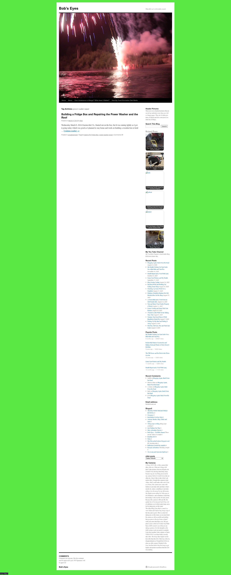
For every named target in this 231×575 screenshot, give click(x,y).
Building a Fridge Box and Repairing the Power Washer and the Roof (99, 115)
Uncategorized (72, 135)
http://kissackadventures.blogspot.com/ (159, 441)
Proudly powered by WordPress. (157, 567)
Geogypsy (150, 415)
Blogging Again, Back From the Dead (158, 263)
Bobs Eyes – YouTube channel (156, 432)
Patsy (149, 439)
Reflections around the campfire (157, 445)
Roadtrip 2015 (152, 437)
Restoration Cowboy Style (155, 417)
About (70, 100)
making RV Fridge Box (91, 135)
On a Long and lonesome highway (157, 452)
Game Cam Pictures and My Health (158, 278)
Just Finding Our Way (154, 428)
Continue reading (71, 130)
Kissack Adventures (153, 447)
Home (64, 100)
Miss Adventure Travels (154, 430)
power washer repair (106, 135)
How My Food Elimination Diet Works (125, 100)
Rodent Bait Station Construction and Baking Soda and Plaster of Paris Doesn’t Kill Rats (157, 345)
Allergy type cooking (154, 424)
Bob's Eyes (68, 8)
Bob (81, 121)
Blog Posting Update (153, 282)
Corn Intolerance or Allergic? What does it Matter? (92, 100)
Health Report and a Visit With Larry (158, 273)
